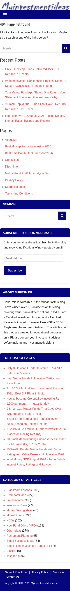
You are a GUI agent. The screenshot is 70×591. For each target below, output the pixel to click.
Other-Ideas (13, 530)
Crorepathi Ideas (17, 495)
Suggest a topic (15, 186)
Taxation (11, 555)
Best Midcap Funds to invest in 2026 (28, 146)
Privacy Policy (14, 180)
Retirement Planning (19, 535)
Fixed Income (15, 500)
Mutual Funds (15, 515)
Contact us (12, 159)
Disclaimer (12, 166)
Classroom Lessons (19, 490)
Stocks (10, 550)
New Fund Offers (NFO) (21, 525)
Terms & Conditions (16, 572)
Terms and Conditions (19, 193)
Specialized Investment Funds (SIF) (29, 545)
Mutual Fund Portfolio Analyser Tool (27, 173)
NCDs (10, 520)
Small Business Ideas (20, 540)
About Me (11, 139)
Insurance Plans (16, 505)
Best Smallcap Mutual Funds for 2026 (29, 153)
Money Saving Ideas (19, 510)
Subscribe (15, 270)
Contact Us (12, 576)
